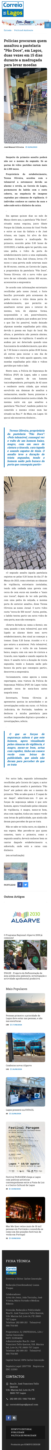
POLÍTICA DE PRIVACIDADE (23, 1435)
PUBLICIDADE (17, 1432)
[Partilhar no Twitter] (25, 885)
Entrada (7, 30)
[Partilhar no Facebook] (20, 885)
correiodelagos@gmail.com (24, 1404)
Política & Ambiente (23, 30)
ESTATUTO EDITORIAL (21, 1429)
